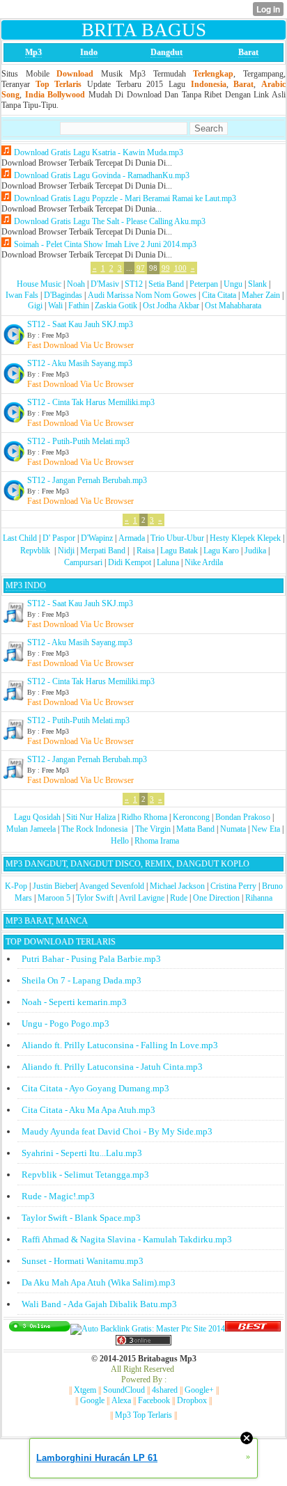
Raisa (146, 550)
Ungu (233, 284)
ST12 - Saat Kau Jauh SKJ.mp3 (80, 324)
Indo (89, 52)
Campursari (83, 562)
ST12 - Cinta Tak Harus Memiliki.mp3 (91, 402)
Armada (131, 538)
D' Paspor (58, 538)
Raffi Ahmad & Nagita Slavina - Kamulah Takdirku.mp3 (127, 1239)
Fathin (78, 305)
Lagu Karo (221, 550)
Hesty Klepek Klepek (245, 538)
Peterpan (203, 284)
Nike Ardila (204, 562)
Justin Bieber (54, 886)
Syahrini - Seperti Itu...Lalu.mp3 (82, 1153)
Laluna (168, 562)
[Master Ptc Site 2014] (147, 1329)
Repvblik (35, 550)
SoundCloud (124, 1390)
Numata (233, 829)
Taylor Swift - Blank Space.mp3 (81, 1217)
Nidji (66, 550)
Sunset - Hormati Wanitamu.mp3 (83, 1261)
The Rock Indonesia (95, 829)
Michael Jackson (177, 886)
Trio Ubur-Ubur (177, 538)
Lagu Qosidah (37, 817)
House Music (39, 284)
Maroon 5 (54, 898)
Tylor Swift (95, 898)
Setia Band (166, 284)
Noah (76, 284)
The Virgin (153, 829)
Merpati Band (102, 550)
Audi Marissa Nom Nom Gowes (142, 295)
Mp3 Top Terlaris (143, 1415)
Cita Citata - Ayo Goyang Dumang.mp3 (95, 1088)
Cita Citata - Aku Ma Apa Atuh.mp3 (88, 1110)
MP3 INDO (26, 585)
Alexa (121, 1400)
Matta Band (195, 829)
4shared (165, 1390)
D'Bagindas (63, 295)
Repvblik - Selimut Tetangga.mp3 (85, 1174)
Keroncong (191, 817)
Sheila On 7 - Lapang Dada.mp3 (81, 980)
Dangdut (166, 52)
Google (92, 1400)
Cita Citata (219, 295)
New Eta (265, 829)
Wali (55, 305)
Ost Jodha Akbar (171, 305)
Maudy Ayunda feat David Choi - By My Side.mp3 (117, 1131)
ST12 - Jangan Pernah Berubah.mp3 (87, 480)
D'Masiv (105, 284)
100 (180, 268)
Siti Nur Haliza (91, 817)
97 (141, 268)
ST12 (134, 284)
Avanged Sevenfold (111, 886)
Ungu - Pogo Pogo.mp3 (65, 1023)
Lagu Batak (179, 550)
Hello (120, 841)
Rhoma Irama (156, 841)
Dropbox (192, 1400)
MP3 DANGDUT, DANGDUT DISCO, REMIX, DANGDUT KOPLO (127, 864)
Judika (255, 550)
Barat (248, 52)
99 (166, 268)
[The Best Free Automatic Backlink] (253, 1329)
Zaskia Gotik (116, 305)
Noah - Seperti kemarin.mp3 (74, 1002)
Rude (178, 898)
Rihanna (258, 898)
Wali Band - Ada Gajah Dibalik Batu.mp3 (99, 1304)
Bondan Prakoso (242, 817)
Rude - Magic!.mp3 (58, 1196)
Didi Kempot (129, 562)
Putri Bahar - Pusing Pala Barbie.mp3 (91, 959)
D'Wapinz (97, 538)
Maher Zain (261, 295)
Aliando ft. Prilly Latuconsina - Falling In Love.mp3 (120, 1045)
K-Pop (16, 886)
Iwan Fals (22, 295)
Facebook (154, 1400)
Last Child (20, 538)
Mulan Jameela (31, 829)
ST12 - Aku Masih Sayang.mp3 (79, 363)
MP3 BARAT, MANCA (47, 921)
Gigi (35, 305)
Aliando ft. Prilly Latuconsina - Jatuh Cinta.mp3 (112, 1066)
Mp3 (33, 52)
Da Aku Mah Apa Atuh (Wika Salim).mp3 (99, 1282)
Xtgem (85, 1390)
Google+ (199, 1390)
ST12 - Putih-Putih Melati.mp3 (78, 441)
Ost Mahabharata (233, 305)
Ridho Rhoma (144, 817)
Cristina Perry (233, 886)
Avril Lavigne (141, 898)
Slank (257, 284)
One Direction (216, 898)
